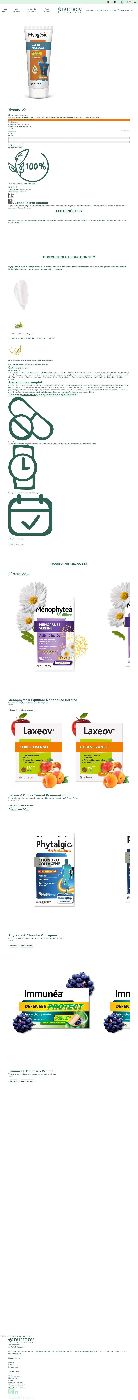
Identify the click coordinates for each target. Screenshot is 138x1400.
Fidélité (11, 1362)
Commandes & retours (16, 1385)
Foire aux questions (15, 1383)
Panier (10, 1380)
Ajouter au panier (16, 145)
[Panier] (128, 2)
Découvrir (13, 710)
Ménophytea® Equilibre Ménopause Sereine (42, 700)
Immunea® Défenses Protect (31, 1071)
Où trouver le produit (15, 147)
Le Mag (103, 10)
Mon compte (12, 1378)
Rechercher (125, 10)
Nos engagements (92, 10)
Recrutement (13, 1367)
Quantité (11, 135)
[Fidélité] (122, 2)
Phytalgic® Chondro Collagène (32, 935)
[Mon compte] (134, 2)
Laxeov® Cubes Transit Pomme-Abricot (39, 795)
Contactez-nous (14, 1376)
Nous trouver (112, 10)
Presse (10, 1365)
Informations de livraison (17, 1387)
